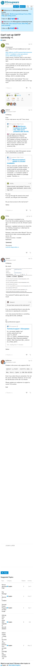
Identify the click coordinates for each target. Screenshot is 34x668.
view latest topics (14, 665)
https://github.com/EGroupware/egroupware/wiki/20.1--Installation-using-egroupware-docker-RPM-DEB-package (19, 54)
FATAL (7, 44)
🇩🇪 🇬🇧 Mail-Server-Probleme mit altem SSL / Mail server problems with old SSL (21, 129)
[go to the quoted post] (30, 183)
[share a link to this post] (30, 87)
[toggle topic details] (29, 94)
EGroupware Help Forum (16, 124)
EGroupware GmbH (11, 111)
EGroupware (13, 326)
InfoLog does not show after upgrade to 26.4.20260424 (4, 622)
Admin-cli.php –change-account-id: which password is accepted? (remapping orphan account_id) (4, 645)
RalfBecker (9, 360)
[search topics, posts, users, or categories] (28, 6)
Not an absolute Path (4, 586)
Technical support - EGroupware (18, 329)
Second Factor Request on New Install (4, 608)
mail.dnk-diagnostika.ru (12, 247)
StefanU (8, 110)
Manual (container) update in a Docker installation (16, 161)
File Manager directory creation (4, 596)
